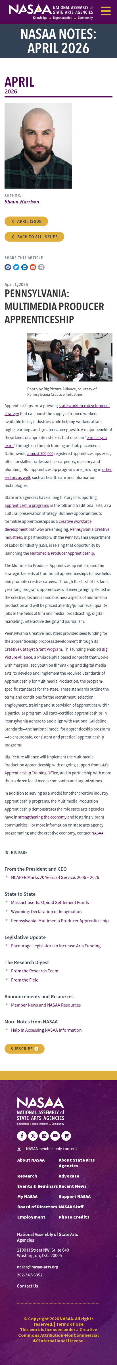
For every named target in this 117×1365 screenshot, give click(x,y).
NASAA (97, 833)
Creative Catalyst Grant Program (33, 649)
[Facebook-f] (22, 1136)
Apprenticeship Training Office (31, 773)
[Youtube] (55, 1136)
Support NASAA (75, 1196)
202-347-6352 (30, 1275)
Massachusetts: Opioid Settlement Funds (50, 902)
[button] (8, 267)
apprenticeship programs (27, 505)
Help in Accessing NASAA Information (46, 1030)
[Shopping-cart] (66, 1136)
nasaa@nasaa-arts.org (37, 1267)
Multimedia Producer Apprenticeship (62, 553)
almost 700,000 (40, 453)
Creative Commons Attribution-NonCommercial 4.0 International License (58, 1335)
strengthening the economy (42, 817)
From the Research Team (34, 971)
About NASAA (31, 1160)
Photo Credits (74, 1217)
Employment (31, 1217)
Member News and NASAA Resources (46, 1005)
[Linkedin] (44, 1136)
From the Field (25, 980)
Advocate (69, 1176)
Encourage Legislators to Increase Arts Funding (56, 946)
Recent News (73, 1186)
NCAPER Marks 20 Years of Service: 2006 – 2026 (55, 877)
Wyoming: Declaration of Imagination (46, 912)
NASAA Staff (71, 1206)
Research (27, 1176)
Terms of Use (69, 1324)
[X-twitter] (33, 1136)
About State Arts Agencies (77, 1162)
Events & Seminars (37, 1186)
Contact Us (27, 1286)
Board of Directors (37, 1206)
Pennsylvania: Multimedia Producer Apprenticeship (60, 921)
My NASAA (27, 1196)
